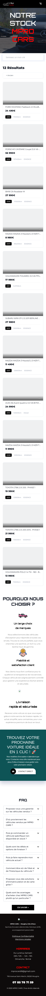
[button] (23, 810)
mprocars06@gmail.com (23, 971)
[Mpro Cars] (23, 919)
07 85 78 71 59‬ (23, 982)
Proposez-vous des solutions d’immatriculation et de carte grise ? (20, 882)
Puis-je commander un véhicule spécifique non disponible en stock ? (17, 836)
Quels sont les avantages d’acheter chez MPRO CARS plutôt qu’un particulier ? (19, 895)
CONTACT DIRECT (25, 771)
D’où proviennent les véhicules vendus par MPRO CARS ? (19, 822)
